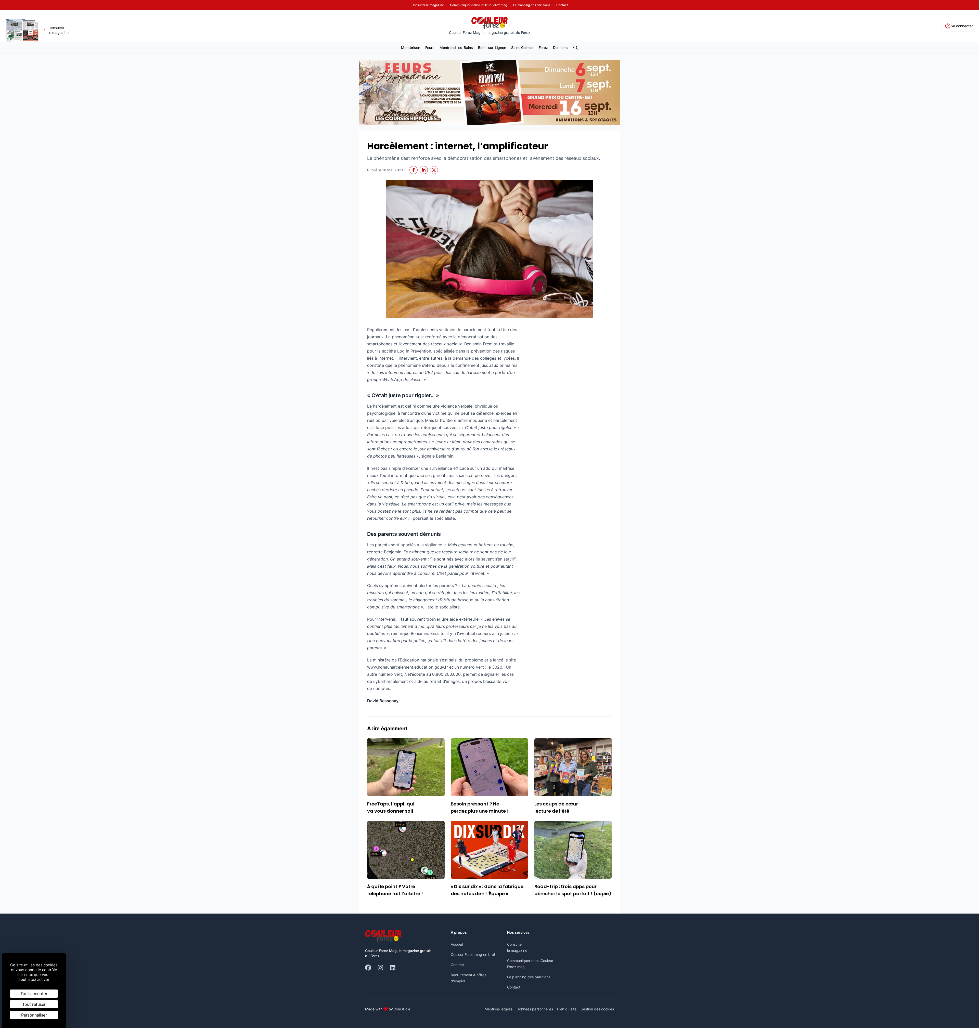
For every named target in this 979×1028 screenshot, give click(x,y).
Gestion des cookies (597, 1009)
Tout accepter (33, 993)
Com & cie (401, 1009)
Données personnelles (535, 1009)
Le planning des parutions (528, 977)
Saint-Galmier (522, 47)
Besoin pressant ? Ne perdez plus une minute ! (480, 807)
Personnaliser (34, 1015)
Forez (543, 47)
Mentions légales (498, 1009)
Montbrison (410, 47)
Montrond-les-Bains (456, 47)
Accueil (457, 944)
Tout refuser (34, 1004)
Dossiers (560, 47)
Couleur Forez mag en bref (473, 954)
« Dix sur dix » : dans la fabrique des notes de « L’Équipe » (487, 890)
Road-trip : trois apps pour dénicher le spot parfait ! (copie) (572, 890)
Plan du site (566, 1009)
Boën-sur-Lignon (492, 47)
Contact (457, 964)
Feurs (429, 47)
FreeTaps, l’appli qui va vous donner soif (390, 807)
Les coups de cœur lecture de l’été (556, 807)
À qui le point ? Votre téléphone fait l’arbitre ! (395, 890)
